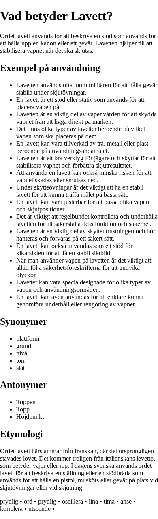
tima (109, 501)
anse (126, 501)
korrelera (11, 508)
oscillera (72, 501)
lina (93, 501)
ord (28, 501)
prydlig (9, 501)
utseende (39, 508)
